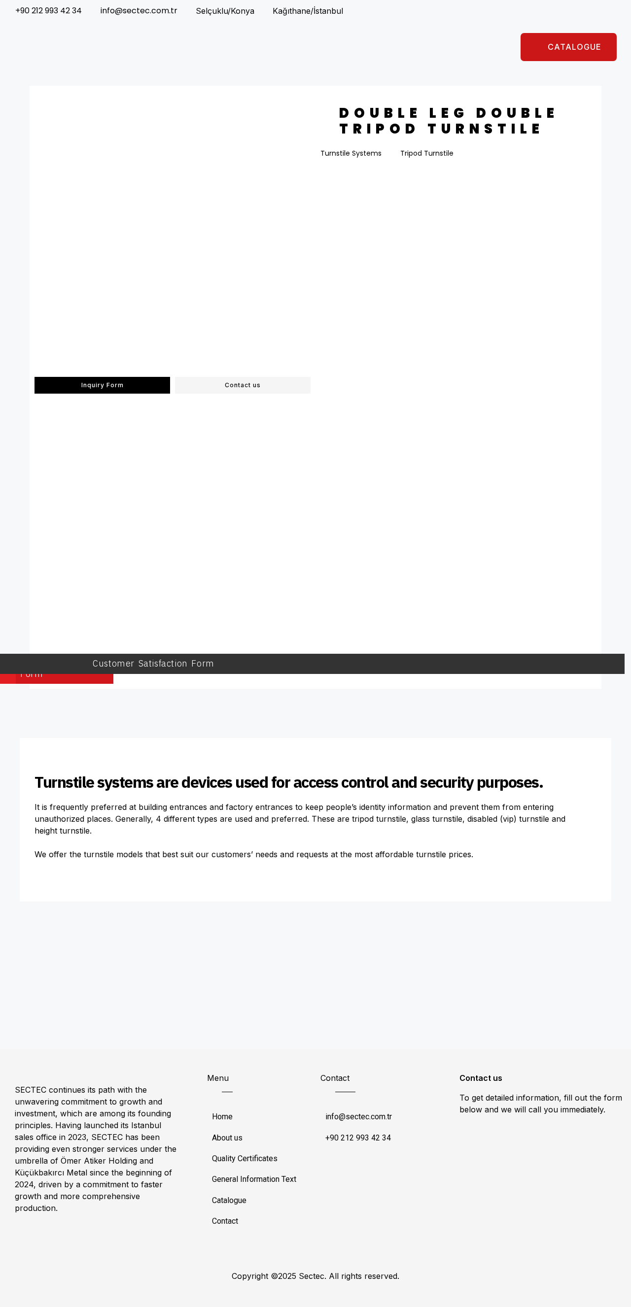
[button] (569, 47)
